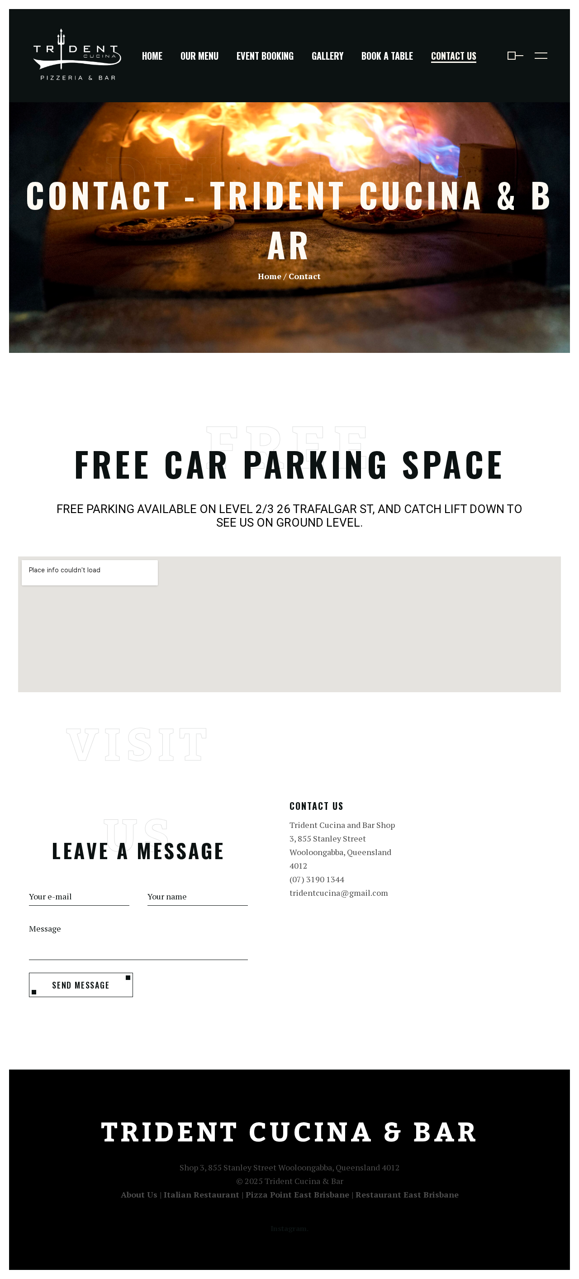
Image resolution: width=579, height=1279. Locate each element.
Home (152, 56)
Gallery (327, 56)
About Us (139, 1194)
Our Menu (199, 56)
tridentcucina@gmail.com (339, 892)
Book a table (387, 56)
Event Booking (265, 56)
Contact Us (453, 56)
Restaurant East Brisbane (407, 1194)
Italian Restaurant (201, 1194)
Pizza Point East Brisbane (297, 1194)
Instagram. (289, 1228)
